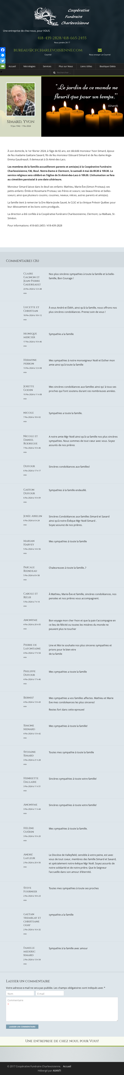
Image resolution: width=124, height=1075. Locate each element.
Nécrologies (29, 66)
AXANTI (57, 1070)
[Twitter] (2, 61)
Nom (10, 993)
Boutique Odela (108, 66)
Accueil (12, 66)
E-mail (40, 993)
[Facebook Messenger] (2, 55)
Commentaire (15, 1002)
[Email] (2, 66)
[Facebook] (2, 50)
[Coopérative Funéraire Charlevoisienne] (62, 16)
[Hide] (1, 72)
